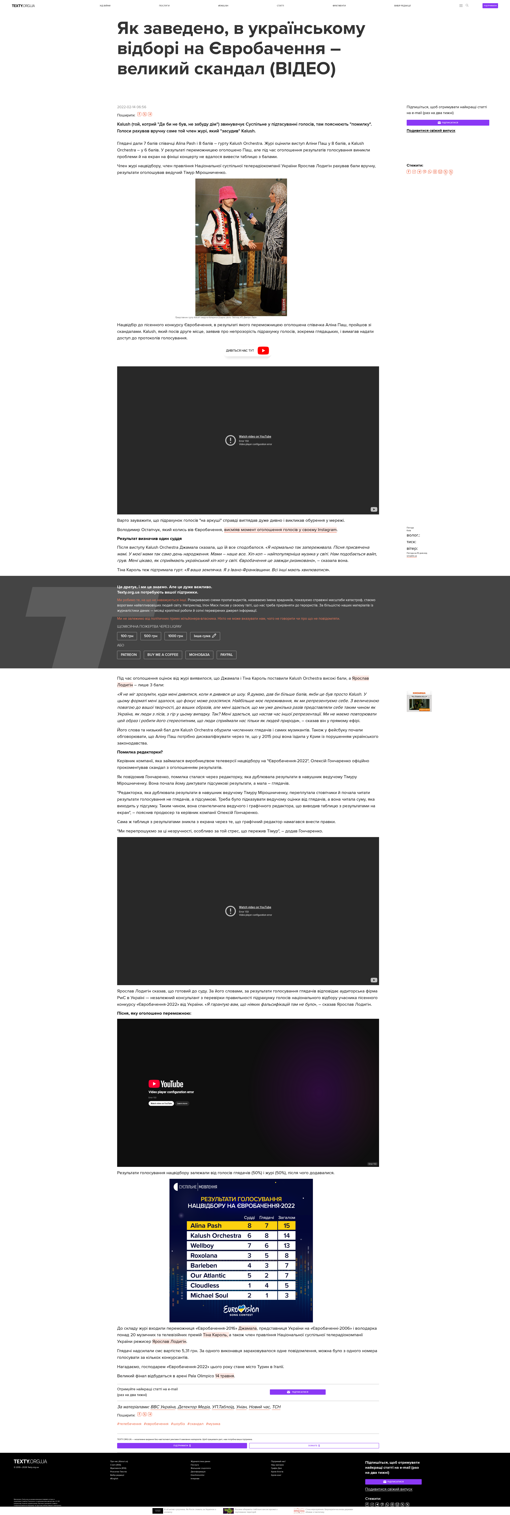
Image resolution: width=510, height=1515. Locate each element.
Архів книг (276, 1475)
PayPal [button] (226, 655)
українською (32, 1503)
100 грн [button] (127, 636)
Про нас (114, 1461)
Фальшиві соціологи (201, 1468)
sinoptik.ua (412, 556)
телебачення (130, 1424)
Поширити (126, 115)
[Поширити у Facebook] (139, 114)
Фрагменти (115, 1468)
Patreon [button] (129, 655)
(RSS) (118, 1465)
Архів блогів (277, 1471)
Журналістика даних (200, 1461)
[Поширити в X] (145, 114)
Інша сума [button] (202, 636)
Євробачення (157, 1424)
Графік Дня (276, 1468)
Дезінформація (198, 1471)
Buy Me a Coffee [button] (162, 655)
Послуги (195, 1465)
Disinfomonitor (197, 1475)
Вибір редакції (117, 1475)
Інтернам (195, 1478)
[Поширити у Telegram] (150, 114)
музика (214, 1424)
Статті (113, 1465)
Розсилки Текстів (118, 1471)
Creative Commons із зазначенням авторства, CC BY (41, 1501)
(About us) (123, 1461)
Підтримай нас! (278, 1461)
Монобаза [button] (199, 655)
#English (114, 1478)
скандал (196, 1424)
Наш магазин (277, 1465)
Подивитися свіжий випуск (431, 130)
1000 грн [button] (175, 636)
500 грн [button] (150, 636)
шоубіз (179, 1424)
